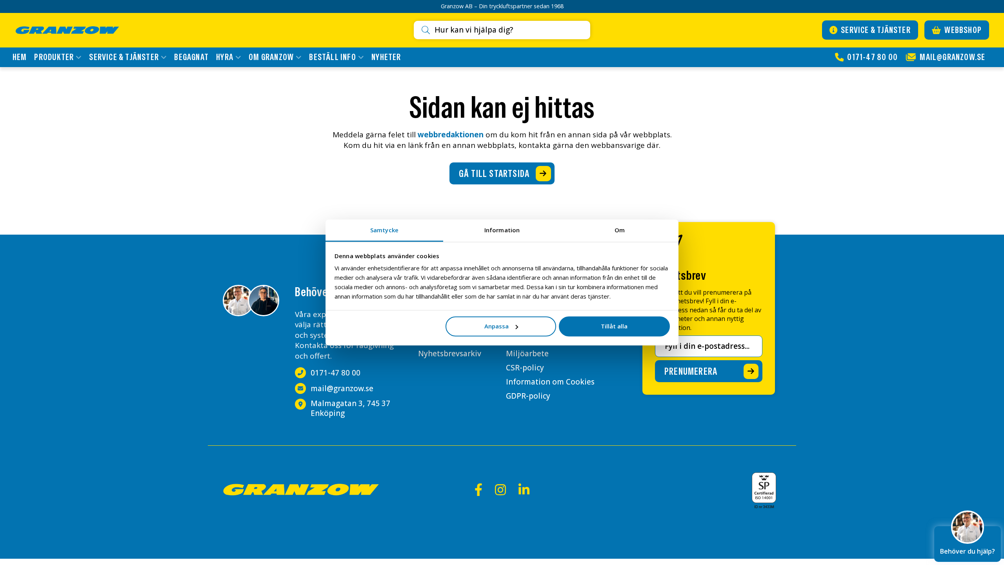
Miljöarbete (527, 353)
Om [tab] (620, 230)
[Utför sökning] (428, 30)
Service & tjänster (875, 30)
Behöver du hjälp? (967, 551)
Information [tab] (502, 230)
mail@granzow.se (342, 389)
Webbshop (962, 30)
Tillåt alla (614, 326)
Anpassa (496, 326)
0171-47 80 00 (335, 373)
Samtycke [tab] (384, 230)
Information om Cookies (550, 382)
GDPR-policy (528, 396)
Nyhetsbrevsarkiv (449, 353)
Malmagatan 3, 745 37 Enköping (350, 408)
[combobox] (509, 30)
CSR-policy (525, 368)
